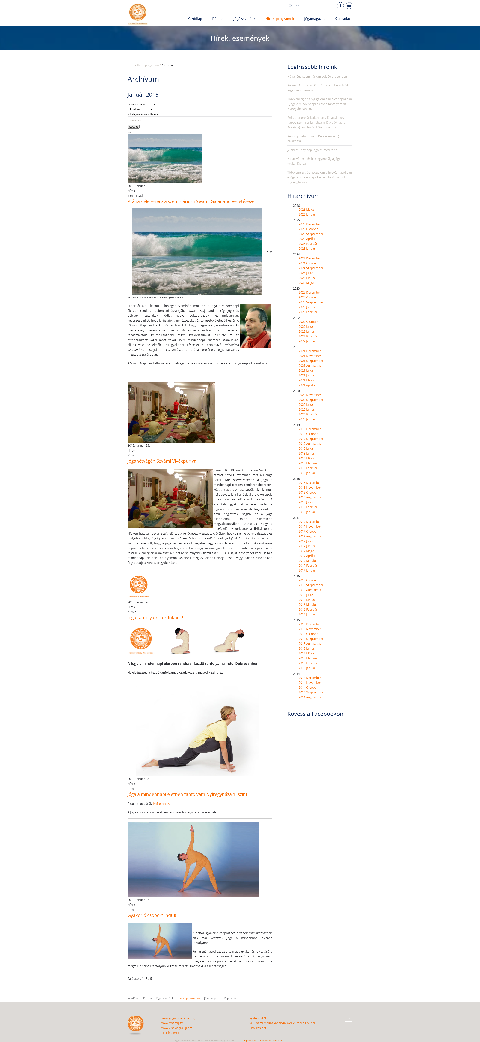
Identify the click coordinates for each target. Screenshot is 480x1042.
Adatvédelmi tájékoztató (271, 1040)
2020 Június (307, 409)
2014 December (310, 678)
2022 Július (306, 327)
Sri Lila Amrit (170, 1033)
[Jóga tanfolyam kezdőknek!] (139, 586)
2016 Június (307, 600)
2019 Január (307, 473)
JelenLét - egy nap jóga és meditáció (312, 150)
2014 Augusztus (310, 697)
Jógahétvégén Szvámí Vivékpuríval (162, 461)
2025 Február (308, 244)
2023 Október (308, 297)
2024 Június (307, 278)
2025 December (310, 224)
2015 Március (308, 658)
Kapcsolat (342, 18)
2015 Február (308, 663)
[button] (348, 1019)
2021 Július (306, 370)
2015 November (310, 629)
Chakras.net (257, 1028)
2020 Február (308, 414)
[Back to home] (138, 14)
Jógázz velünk (165, 998)
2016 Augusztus (310, 590)
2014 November (310, 683)
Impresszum (250, 1040)
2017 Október (308, 531)
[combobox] (310, 5)
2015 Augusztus (310, 644)
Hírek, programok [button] (280, 18)
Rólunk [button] (218, 18)
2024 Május (307, 283)
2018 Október (308, 492)
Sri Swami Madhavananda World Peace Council (282, 1023)
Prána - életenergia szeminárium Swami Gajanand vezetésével (192, 201)
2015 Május (307, 653)
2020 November (310, 395)
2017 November (310, 526)
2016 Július (306, 595)
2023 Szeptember (311, 302)
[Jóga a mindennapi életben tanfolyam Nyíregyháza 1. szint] (193, 729)
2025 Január (307, 248)
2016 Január (307, 614)
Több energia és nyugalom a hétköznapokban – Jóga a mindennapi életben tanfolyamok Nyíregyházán (319, 177)
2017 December (310, 522)
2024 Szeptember (311, 268)
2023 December (310, 292)
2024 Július (306, 273)
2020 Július (306, 405)
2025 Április (307, 239)
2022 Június (307, 331)
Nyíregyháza (162, 804)
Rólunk (147, 998)
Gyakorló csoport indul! (152, 915)
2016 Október (308, 580)
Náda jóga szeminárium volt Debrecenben (317, 76)
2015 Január (307, 668)
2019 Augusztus (310, 444)
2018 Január (307, 512)
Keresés (133, 126)
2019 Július (306, 448)
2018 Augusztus (310, 497)
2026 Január (307, 214)
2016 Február (308, 609)
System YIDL (258, 1018)
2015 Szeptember (311, 639)
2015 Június (307, 648)
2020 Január (307, 419)
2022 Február (308, 336)
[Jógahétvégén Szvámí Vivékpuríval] (171, 412)
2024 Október (308, 263)
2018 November (310, 487)
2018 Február (308, 507)
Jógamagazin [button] (314, 18)
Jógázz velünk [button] (244, 18)
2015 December (310, 624)
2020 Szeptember (311, 400)
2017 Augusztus (310, 536)
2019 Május (307, 458)
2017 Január (307, 570)
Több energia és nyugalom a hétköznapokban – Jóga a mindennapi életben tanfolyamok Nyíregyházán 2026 (319, 104)
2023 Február (308, 312)
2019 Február (308, 468)
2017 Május (307, 551)
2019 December (310, 429)
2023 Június (307, 307)
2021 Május (307, 380)
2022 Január (307, 341)
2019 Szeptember (311, 439)
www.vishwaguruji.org (176, 1028)
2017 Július (306, 541)
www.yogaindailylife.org (178, 1018)
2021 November (310, 356)
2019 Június (307, 453)
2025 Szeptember (311, 234)
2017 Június (307, 546)
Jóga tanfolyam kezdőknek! (155, 617)
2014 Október (308, 687)
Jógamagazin (212, 998)
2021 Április (307, 385)
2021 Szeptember (311, 361)
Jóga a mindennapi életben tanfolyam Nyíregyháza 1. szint (188, 794)
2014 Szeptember (311, 692)
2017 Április (307, 556)
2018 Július (306, 502)
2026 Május (307, 209)
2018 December (310, 483)
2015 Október (308, 634)
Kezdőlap (195, 18)
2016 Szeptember (311, 585)
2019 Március (308, 463)
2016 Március (308, 605)
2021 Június (307, 375)
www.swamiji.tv (172, 1023)
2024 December (310, 258)
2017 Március (308, 561)
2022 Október (308, 322)
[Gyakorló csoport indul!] (193, 859)
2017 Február (308, 565)
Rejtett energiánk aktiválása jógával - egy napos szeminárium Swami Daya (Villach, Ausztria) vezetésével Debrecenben (316, 122)
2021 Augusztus (310, 366)
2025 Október (308, 229)
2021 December (310, 351)
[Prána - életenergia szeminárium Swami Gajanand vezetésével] (165, 158)
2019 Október (308, 434)
